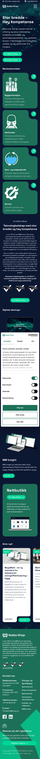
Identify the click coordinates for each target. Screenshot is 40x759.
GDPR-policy (26, 709)
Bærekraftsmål (27, 694)
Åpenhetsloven (27, 687)
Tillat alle (20, 408)
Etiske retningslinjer (29, 690)
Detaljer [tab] (20, 341)
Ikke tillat (20, 422)
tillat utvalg (20, 415)
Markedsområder (11, 60)
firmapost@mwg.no (11, 711)
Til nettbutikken (15, 497)
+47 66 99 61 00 (9, 703)
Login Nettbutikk (32, 1)
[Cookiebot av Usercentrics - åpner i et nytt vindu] (28, 335)
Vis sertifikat (8, 668)
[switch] (34, 385)
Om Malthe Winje (11, 54)
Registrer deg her (18, 743)
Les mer (7, 476)
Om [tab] (32, 341)
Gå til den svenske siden (12, 1)
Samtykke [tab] (7, 341)
